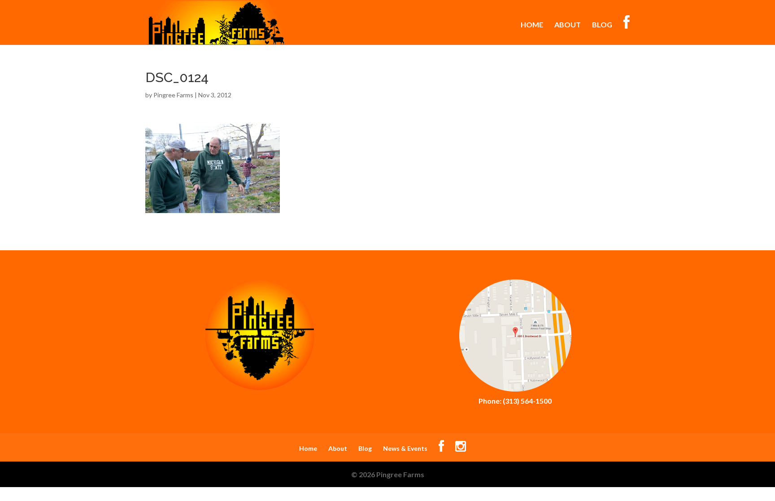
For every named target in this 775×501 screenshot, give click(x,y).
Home (532, 25)
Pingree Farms (173, 95)
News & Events (405, 448)
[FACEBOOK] (626, 30)
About (567, 25)
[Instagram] (460, 448)
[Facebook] (441, 448)
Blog (602, 25)
